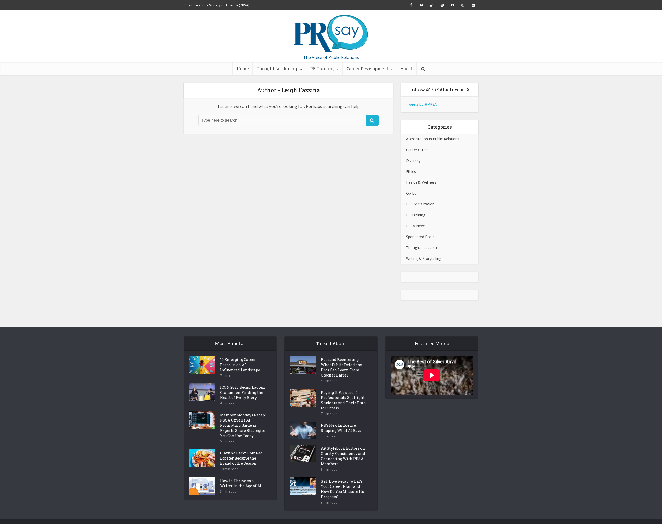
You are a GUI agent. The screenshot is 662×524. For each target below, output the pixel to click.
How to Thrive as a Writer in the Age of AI (240, 483)
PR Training (322, 68)
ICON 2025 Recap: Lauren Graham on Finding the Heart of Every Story (242, 392)
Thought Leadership (277, 68)
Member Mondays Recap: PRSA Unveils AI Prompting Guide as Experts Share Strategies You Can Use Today (243, 425)
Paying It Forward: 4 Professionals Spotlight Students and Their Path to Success (343, 400)
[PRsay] (331, 33)
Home (243, 68)
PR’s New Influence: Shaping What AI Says (341, 428)
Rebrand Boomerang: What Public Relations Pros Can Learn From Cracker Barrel (341, 367)
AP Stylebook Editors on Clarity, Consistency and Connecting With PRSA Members (343, 456)
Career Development (368, 68)
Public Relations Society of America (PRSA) (216, 5)
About (406, 68)
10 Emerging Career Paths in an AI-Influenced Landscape (240, 364)
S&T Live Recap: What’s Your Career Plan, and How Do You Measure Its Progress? (342, 489)
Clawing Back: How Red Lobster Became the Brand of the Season (241, 458)
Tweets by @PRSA (421, 104)
